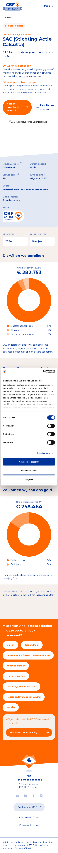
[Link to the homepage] (12, 6)
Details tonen (43, 453)
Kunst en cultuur (16, 665)
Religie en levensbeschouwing (24, 697)
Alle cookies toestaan (29, 462)
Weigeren (29, 479)
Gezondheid (32, 645)
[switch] (51, 426)
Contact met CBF (27, 807)
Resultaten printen (47, 107)
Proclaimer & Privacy (29, 825)
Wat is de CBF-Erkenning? (24, 732)
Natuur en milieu (16, 676)
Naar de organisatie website (13, 107)
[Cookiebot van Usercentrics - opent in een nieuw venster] (43, 371)
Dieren (10, 645)
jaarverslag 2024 (45, 595)
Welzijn (11, 707)
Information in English (29, 817)
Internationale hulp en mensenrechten (28, 655)
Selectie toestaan (29, 470)
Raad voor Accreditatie (43, 842)
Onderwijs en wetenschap (21, 686)
